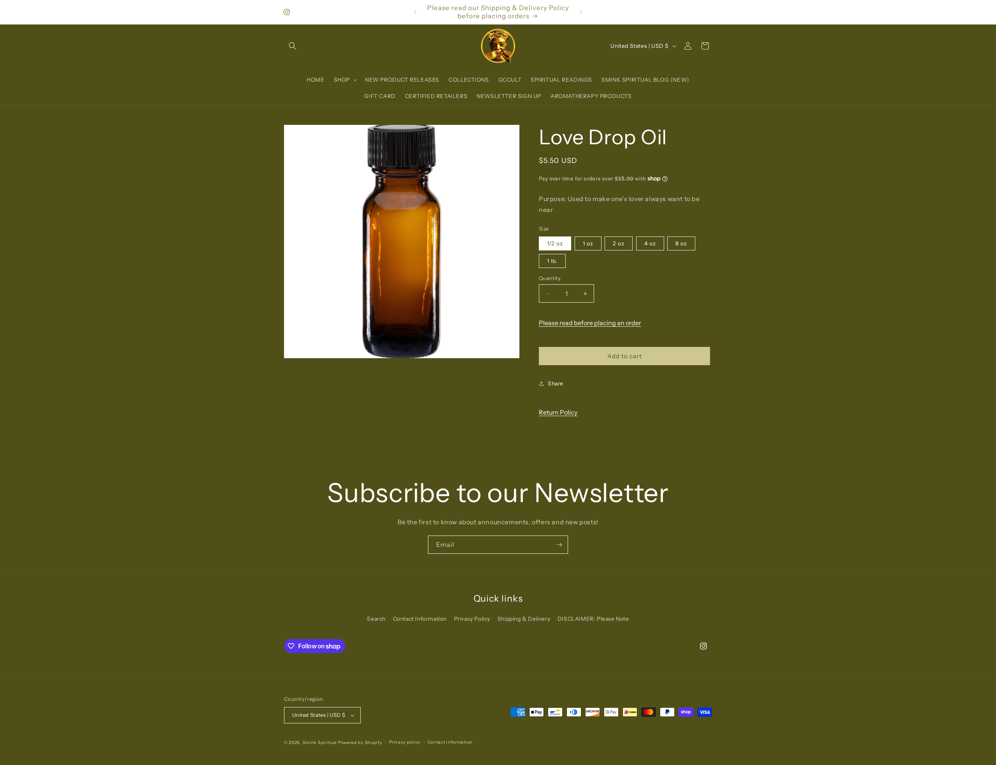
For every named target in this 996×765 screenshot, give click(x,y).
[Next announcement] (580, 12)
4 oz (650, 243)
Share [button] (555, 383)
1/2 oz (555, 243)
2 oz (618, 243)
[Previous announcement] (415, 12)
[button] (292, 45)
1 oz (588, 243)
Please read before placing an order (590, 323)
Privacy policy (405, 742)
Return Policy (558, 412)
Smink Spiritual (320, 742)
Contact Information (420, 618)
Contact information (450, 742)
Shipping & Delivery (524, 618)
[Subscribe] (559, 545)
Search (376, 618)
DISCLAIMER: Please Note (593, 618)
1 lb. (552, 260)
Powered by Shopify (360, 742)
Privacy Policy (472, 618)
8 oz (681, 243)
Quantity (550, 278)
